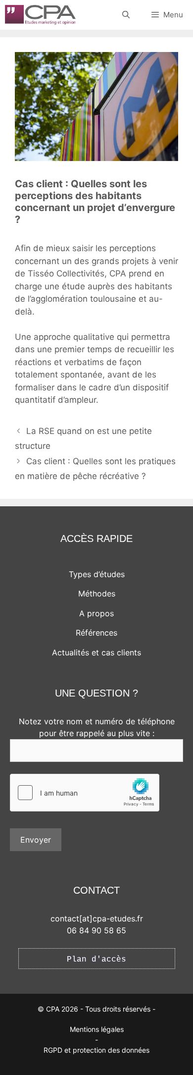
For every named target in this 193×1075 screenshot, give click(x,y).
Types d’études (97, 574)
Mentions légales (97, 1029)
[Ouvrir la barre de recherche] (125, 15)
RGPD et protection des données (96, 1050)
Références (96, 633)
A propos (96, 613)
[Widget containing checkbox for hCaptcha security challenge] (84, 792)
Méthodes (96, 593)
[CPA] (40, 15)
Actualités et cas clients (96, 652)
